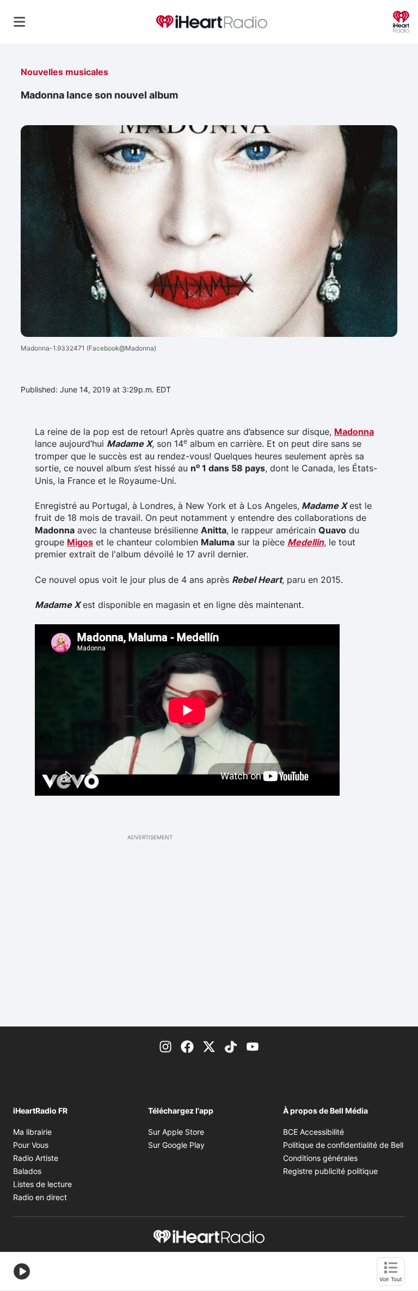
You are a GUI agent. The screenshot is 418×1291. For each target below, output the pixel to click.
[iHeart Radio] (401, 20)
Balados (27, 1171)
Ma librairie (32, 1131)
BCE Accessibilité (313, 1131)
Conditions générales (320, 1158)
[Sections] (19, 22)
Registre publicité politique (330, 1171)
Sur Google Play (176, 1144)
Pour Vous (30, 1144)
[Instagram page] (165, 1046)
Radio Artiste (35, 1158)
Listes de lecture (42, 1184)
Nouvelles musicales (64, 71)
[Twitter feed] (209, 1046)
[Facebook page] (187, 1046)
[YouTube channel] (252, 1046)
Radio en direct (40, 1197)
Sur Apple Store (176, 1131)
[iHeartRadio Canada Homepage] (211, 22)
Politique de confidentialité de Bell (343, 1144)
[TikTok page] (230, 1046)
